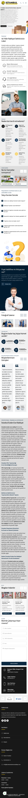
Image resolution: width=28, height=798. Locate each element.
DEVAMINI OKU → (7, 613)
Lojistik (17, 184)
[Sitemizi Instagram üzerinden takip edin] (7, 720)
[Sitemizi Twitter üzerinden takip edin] (5, 720)
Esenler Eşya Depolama (5, 603)
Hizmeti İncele (3, 26)
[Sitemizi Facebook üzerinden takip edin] (2, 720)
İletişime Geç (10, 26)
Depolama (5, 184)
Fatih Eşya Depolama (18, 603)
